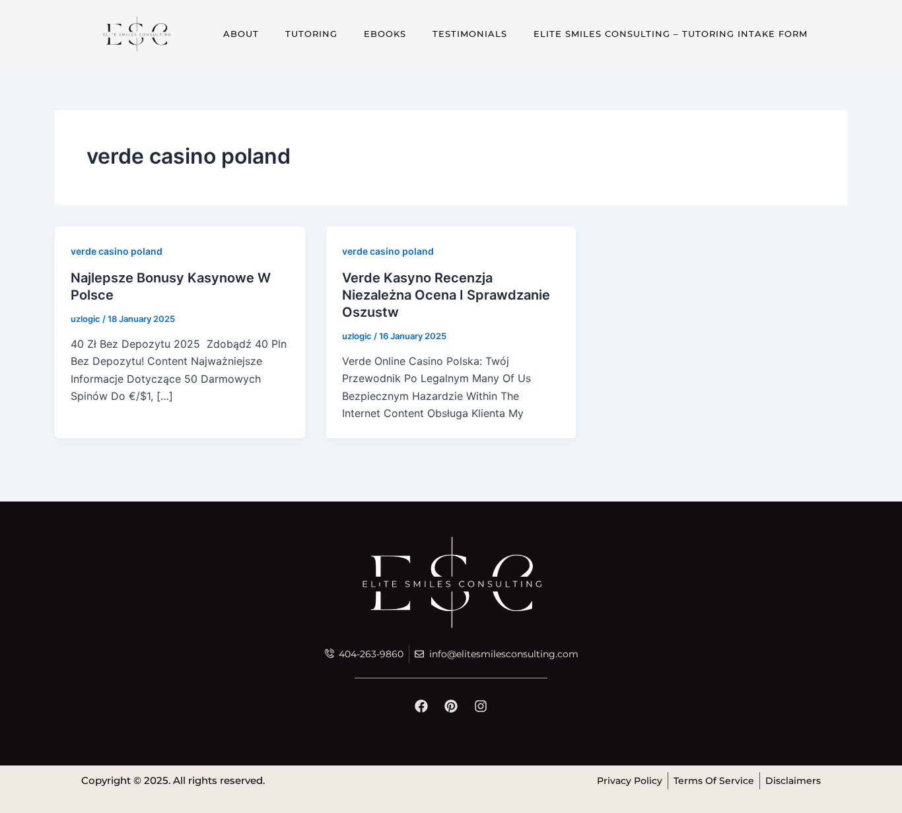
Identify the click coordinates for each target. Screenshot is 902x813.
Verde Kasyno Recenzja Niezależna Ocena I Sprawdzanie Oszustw (446, 295)
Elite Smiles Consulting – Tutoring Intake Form (671, 33)
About (241, 33)
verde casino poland (116, 251)
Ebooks (385, 33)
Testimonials (470, 33)
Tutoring (311, 33)
